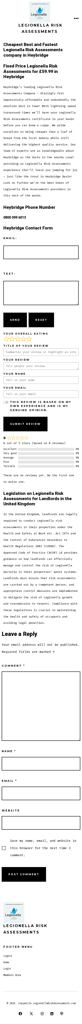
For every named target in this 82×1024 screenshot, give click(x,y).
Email (9, 780)
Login (7, 968)
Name (9, 751)
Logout (7, 956)
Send (15, 319)
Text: (9, 273)
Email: (10, 238)
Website (11, 810)
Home (6, 962)
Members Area (12, 975)
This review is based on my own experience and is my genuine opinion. (40, 405)
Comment (13, 665)
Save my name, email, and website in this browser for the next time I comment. (43, 848)
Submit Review (25, 423)
